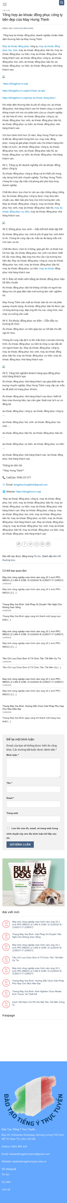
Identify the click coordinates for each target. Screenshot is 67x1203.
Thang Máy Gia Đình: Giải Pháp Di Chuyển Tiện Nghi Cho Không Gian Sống (36, 935)
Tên (9, 783)
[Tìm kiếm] (61, 2)
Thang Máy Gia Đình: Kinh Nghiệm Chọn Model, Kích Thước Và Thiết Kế (37, 992)
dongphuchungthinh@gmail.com (30, 484)
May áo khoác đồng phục (15, 46)
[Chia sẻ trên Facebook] (24, 544)
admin (30, 28)
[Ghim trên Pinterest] (42, 544)
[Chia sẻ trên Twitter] (30, 544)
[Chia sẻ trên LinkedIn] (48, 544)
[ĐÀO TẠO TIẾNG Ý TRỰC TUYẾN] (33, 5)
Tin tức (6, 10)
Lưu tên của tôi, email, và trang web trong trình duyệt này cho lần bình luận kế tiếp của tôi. (32, 833)
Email (10, 798)
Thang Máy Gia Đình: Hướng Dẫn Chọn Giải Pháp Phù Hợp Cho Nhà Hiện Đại (38, 982)
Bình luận (13, 755)
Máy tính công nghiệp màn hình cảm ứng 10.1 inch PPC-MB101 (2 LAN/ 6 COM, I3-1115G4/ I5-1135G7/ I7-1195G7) (37, 924)
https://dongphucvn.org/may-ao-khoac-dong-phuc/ (28, 97)
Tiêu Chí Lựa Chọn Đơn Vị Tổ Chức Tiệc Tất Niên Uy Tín (37, 959)
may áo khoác (46, 268)
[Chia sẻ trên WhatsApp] (18, 544)
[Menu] (4, 4)
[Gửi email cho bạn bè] (36, 544)
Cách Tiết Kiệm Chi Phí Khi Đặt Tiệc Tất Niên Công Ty (38, 1003)
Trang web (12, 813)
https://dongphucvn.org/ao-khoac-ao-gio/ (23, 90)
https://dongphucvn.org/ (15, 83)
